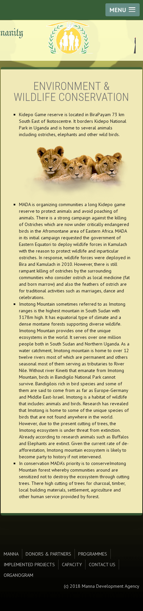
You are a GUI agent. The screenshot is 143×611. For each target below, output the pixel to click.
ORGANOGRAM (18, 575)
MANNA (11, 554)
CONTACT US (102, 565)
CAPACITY (72, 565)
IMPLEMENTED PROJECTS (29, 565)
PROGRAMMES (92, 554)
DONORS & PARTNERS (48, 554)
